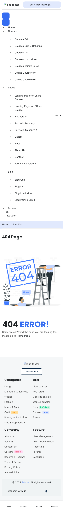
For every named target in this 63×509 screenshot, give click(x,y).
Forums (37, 451)
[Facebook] (31, 492)
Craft (7, 412)
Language (38, 456)
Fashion (8, 401)
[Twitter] (46, 492)
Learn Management (43, 441)
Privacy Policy (12, 467)
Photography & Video (16, 417)
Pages (11, 87)
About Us (20, 150)
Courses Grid (22, 39)
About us (9, 436)
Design (8, 386)
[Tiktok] (51, 492)
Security (8, 441)
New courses (40, 386)
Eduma (25, 482)
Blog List (19, 186)
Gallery (18, 136)
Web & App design (14, 422)
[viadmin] (11, 4)
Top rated (38, 391)
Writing (8, 396)
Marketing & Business (16, 391)
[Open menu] (6, 16)
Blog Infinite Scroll (25, 199)
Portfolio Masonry (25, 123)
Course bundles (41, 401)
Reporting (38, 446)
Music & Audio (12, 407)
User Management (43, 436)
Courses (12, 31)
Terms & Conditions (25, 163)
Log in (58, 115)
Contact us (10, 446)
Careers (8, 451)
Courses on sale (42, 396)
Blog (10, 171)
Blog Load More (23, 193)
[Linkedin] (56, 492)
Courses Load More (25, 59)
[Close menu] (6, 22)
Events (36, 417)
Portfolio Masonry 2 (26, 129)
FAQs (17, 143)
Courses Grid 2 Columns (28, 45)
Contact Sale (31, 371)
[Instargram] (41, 492)
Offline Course (25, 72)
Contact (19, 156)
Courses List (21, 52)
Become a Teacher (14, 456)
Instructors (21, 116)
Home (11, 27)
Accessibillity (11, 472)
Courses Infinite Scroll (27, 65)
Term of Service (13, 462)
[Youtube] (36, 492)
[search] (26, 4)
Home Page (23, 335)
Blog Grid (20, 179)
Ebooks (37, 412)
